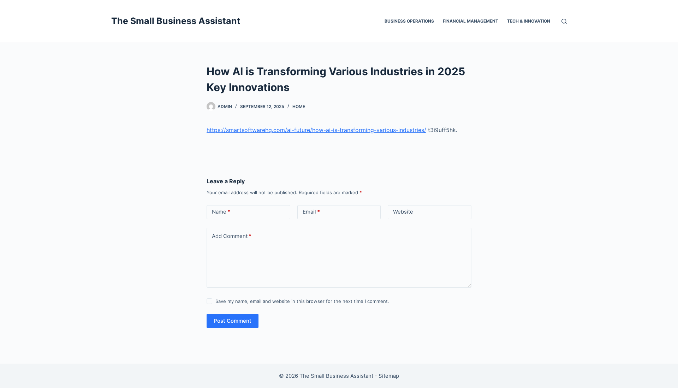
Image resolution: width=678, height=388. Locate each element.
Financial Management (470, 21)
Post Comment (232, 320)
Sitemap (389, 375)
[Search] (564, 21)
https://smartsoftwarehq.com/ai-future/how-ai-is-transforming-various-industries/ (316, 129)
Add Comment (231, 236)
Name (221, 211)
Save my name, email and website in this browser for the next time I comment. (302, 301)
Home (298, 106)
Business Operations (409, 21)
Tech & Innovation (528, 21)
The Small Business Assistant (175, 21)
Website (403, 211)
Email (311, 211)
